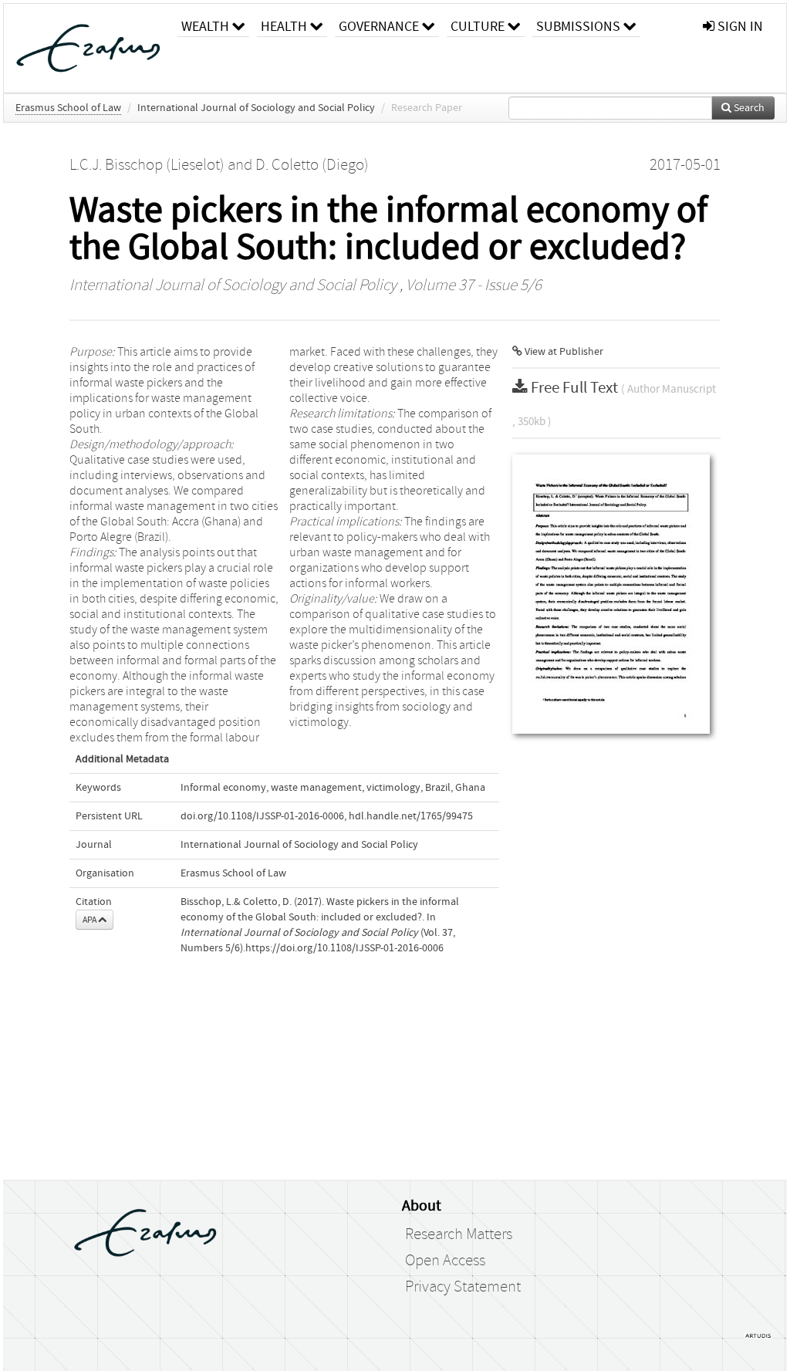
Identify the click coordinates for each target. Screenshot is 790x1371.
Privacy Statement (463, 1287)
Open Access (445, 1260)
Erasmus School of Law (68, 108)
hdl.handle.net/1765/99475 (411, 816)
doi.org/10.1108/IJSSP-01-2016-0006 (262, 816)
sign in (738, 27)
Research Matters (458, 1234)
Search (748, 108)
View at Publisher (562, 352)
